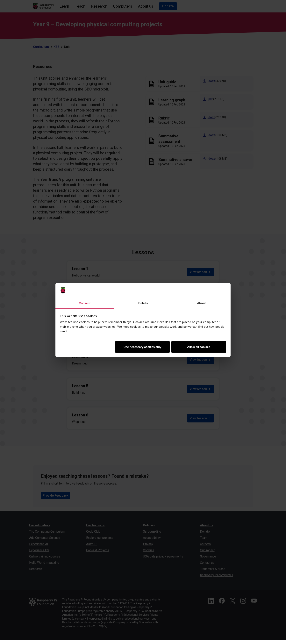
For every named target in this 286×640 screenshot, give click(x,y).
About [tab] (201, 303)
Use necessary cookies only (142, 347)
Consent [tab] (84, 303)
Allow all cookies (198, 347)
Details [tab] (143, 303)
